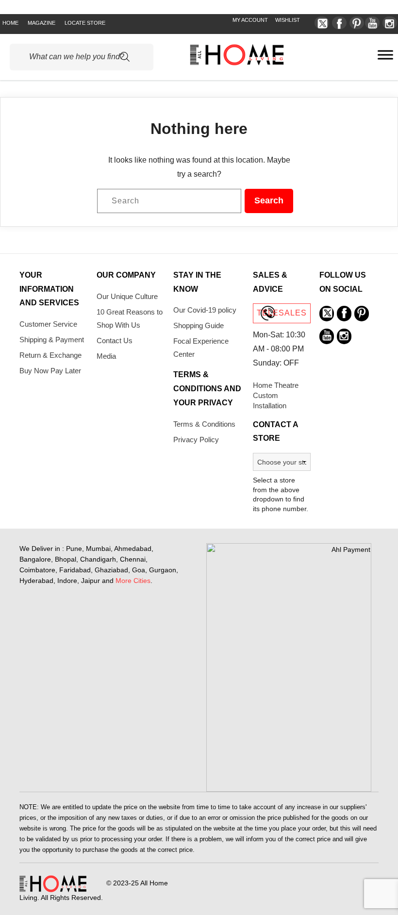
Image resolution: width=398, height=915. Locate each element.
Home (10, 23)
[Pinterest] (356, 23)
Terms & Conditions (204, 424)
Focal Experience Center (201, 347)
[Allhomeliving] (236, 63)
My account (250, 20)
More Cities (133, 580)
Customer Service (48, 324)
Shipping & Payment (51, 339)
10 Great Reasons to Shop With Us (130, 318)
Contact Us (115, 340)
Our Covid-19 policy (204, 310)
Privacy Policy (196, 439)
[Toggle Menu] (385, 54)
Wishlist (287, 20)
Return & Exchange (50, 355)
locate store (85, 23)
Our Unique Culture (127, 296)
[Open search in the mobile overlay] (81, 57)
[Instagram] (389, 23)
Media (106, 356)
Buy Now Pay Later (50, 370)
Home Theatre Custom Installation (275, 395)
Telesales (282, 313)
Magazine (41, 23)
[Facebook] (339, 23)
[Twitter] (322, 23)
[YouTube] (372, 23)
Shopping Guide (198, 325)
